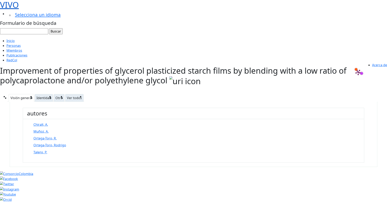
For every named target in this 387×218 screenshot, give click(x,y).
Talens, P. (40, 152)
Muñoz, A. (41, 131)
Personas (13, 45)
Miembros (14, 50)
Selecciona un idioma (38, 15)
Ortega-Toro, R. (45, 138)
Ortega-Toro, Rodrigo (49, 145)
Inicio (10, 41)
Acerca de (379, 65)
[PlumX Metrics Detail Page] (358, 72)
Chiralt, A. (40, 124)
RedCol (11, 60)
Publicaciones (16, 55)
